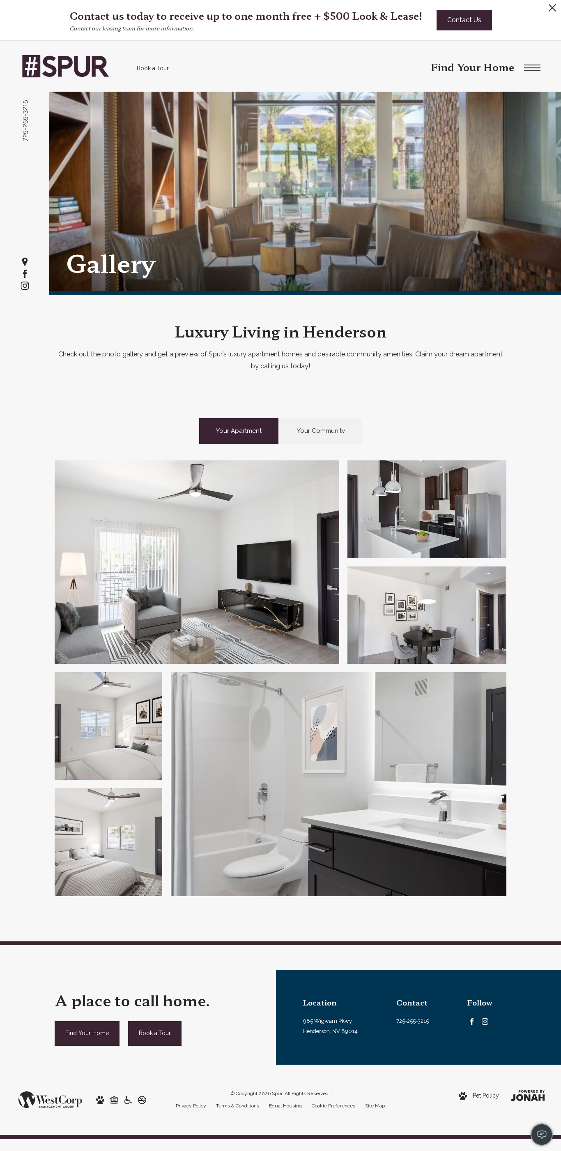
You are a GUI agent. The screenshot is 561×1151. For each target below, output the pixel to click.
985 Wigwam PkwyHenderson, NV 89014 (330, 1026)
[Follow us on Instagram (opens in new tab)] (25, 286)
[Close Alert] (552, 10)
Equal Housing (285, 1106)
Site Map (375, 1106)
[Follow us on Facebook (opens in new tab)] (25, 274)
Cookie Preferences (333, 1106)
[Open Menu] (532, 68)
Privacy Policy (191, 1106)
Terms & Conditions (237, 1106)
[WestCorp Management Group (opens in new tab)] (50, 1099)
